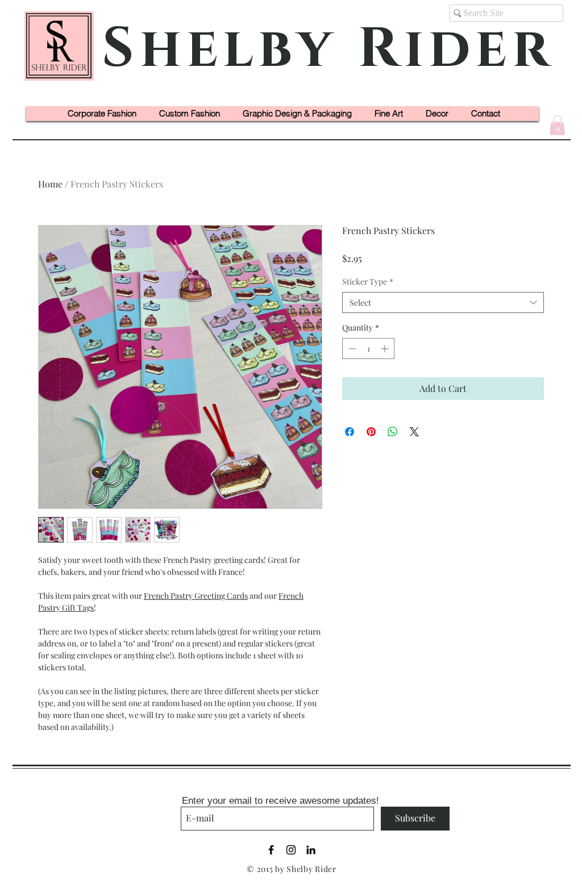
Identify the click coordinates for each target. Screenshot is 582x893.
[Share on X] (414, 432)
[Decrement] (351, 348)
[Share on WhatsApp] (393, 432)
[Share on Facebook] (349, 432)
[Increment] (386, 348)
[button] (557, 125)
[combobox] (443, 303)
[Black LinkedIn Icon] (311, 850)
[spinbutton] (368, 348)
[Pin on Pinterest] (371, 432)
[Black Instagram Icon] (291, 850)
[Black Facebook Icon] (271, 850)
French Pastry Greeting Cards (196, 595)
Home (50, 184)
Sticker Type (367, 281)
